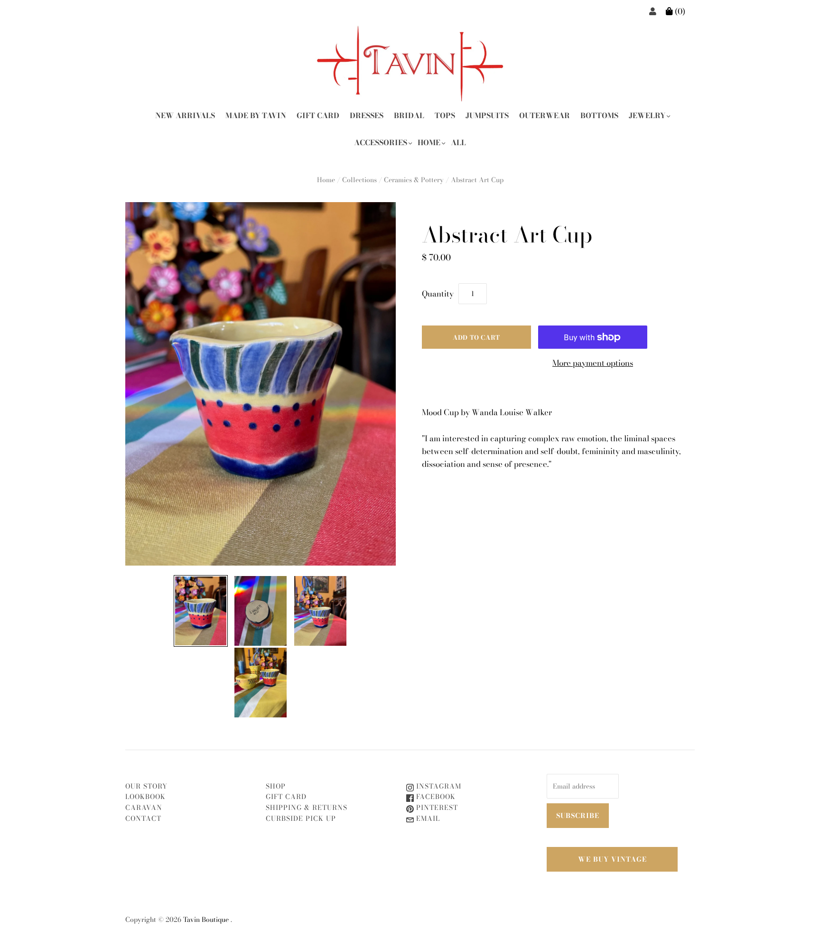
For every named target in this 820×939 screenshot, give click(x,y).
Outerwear (544, 115)
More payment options (592, 363)
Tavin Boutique (206, 919)
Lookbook (145, 796)
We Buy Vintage (612, 859)
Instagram (437, 786)
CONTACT (143, 818)
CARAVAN (143, 807)
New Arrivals (185, 115)
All (458, 142)
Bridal (409, 115)
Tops (445, 115)
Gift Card (318, 115)
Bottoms (599, 115)
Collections (359, 180)
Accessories (380, 142)
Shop (276, 786)
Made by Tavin (255, 115)
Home (429, 142)
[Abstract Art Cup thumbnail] (201, 611)
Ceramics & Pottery (414, 180)
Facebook (435, 796)
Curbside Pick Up (301, 818)
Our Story (146, 786)
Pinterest (436, 807)
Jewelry (647, 115)
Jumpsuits (487, 115)
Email (427, 818)
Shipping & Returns (306, 807)
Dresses (366, 115)
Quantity (438, 294)
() (679, 11)
